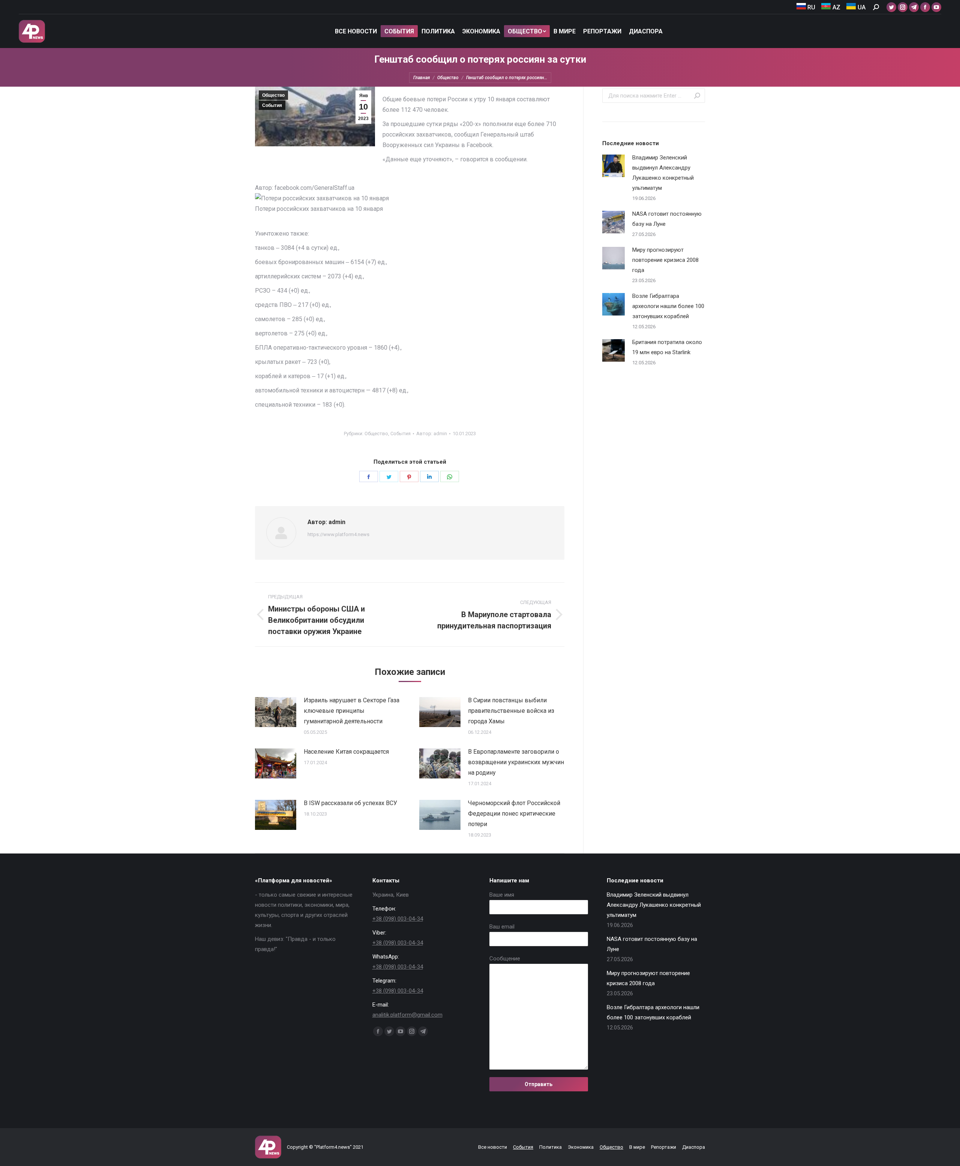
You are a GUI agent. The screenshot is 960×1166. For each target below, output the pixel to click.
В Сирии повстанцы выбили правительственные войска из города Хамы (511, 711)
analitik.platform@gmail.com (407, 1014)
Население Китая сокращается (346, 751)
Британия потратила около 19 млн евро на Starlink (667, 347)
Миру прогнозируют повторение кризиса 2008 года (665, 259)
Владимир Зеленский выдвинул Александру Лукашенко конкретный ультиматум (663, 172)
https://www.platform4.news (338, 534)
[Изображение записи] (275, 712)
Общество (273, 95)
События (272, 105)
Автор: (431, 433)
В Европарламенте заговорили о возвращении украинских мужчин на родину (516, 762)
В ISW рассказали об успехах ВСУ (350, 803)
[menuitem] (806, 7)
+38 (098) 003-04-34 (397, 918)
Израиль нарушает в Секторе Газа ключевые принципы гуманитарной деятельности (351, 711)
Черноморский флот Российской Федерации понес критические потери (514, 813)
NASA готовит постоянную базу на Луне (667, 218)
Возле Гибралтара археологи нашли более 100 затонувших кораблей (668, 306)
